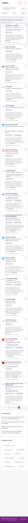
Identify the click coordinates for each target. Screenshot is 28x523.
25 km (23, 8)
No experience (19, 462)
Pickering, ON (10, 17)
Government (21, 449)
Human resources (9, 466)
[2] (19, 408)
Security (18, 454)
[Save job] (25, 25)
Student (22, 458)
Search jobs (3, 17)
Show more (7, 40)
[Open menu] (25, 3)
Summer (7, 454)
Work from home (9, 445)
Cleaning (7, 462)
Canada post (8, 449)
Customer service (9, 458)
